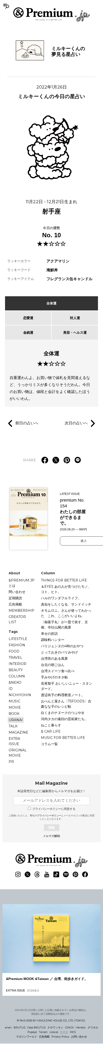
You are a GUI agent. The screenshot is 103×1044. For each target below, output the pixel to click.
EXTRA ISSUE (14, 741)
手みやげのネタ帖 (54, 677)
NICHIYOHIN (20, 695)
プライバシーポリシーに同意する (53, 809)
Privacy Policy (60, 1036)
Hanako (81, 1027)
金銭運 (28, 332)
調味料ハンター (52, 640)
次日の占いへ (76, 423)
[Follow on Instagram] (18, 874)
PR (11, 761)
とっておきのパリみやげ (59, 652)
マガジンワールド (26, 1036)
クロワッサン (55, 1027)
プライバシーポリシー (49, 815)
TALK (13, 726)
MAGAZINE (18, 732)
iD (11, 689)
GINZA (69, 1027)
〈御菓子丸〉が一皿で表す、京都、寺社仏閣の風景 (64, 624)
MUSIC (14, 701)
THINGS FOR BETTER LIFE (64, 580)
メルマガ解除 (51, 836)
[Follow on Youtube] (47, 874)
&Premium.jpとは (21, 583)
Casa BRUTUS (36, 1027)
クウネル (93, 1027)
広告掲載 (15, 604)
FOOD (14, 651)
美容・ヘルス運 (75, 332)
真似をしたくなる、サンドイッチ (66, 604)
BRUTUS (19, 1027)
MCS (73, 1032)
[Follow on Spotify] (66, 874)
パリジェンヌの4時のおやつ (62, 646)
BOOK (14, 714)
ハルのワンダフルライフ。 (61, 598)
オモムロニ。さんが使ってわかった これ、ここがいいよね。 (66, 613)
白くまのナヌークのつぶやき (63, 713)
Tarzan (43, 1032)
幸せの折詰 (49, 633)
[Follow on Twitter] (27, 874)
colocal (54, 1032)
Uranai (16, 720)
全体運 (51, 303)
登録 (51, 827)
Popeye (32, 1032)
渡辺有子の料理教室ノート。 (63, 695)
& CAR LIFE (51, 731)
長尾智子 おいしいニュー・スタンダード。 (66, 686)
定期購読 (15, 598)
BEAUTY (16, 670)
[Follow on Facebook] (85, 874)
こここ (64, 1032)
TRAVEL (15, 657)
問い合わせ (17, 592)
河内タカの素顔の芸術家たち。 (64, 719)
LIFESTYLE (18, 639)
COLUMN (17, 676)
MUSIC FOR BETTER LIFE (63, 738)
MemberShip (21, 610)
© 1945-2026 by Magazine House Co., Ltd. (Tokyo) (51, 1020)
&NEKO (15, 682)
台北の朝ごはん (52, 665)
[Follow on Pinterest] (75, 874)
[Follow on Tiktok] (56, 874)
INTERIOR (17, 664)
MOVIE (15, 707)
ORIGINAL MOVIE (18, 753)
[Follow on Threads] (37, 874)
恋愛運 (28, 318)
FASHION (17, 645)
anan (8, 1027)
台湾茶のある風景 (54, 658)
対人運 (75, 318)
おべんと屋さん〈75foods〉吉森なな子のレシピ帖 (66, 704)
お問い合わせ (79, 1036)
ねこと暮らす (51, 725)
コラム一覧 (49, 744)
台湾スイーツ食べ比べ (57, 671)
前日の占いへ (26, 423)
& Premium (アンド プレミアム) (51, 14)
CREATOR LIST (17, 619)
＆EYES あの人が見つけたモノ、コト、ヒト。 (66, 589)
